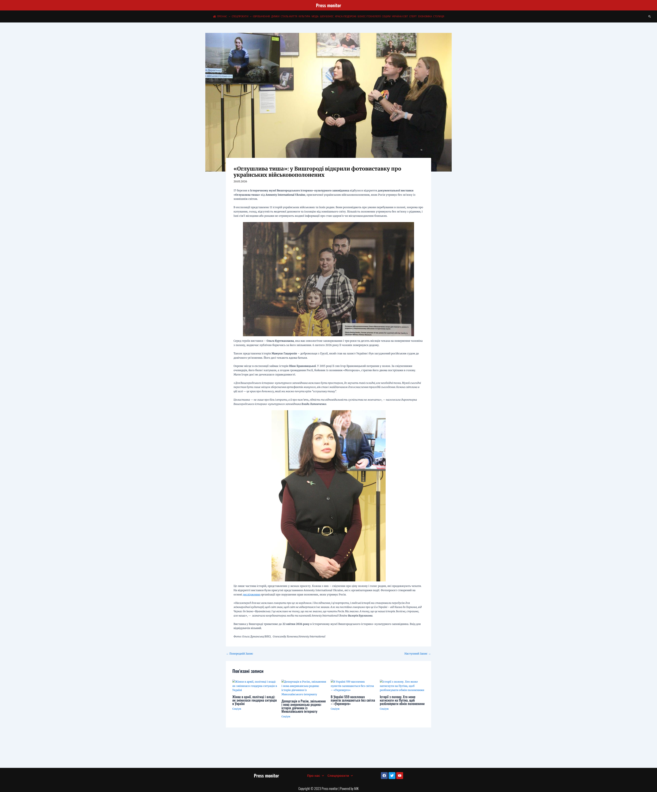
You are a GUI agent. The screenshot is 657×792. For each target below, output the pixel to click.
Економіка (425, 16)
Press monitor (328, 5)
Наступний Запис (417, 653)
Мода (315, 16)
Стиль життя (289, 16)
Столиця (438, 16)
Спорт (413, 16)
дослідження (252, 594)
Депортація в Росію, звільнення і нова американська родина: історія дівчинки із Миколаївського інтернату (303, 706)
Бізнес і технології (369, 16)
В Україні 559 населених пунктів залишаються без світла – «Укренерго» (353, 700)
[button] (228, 16)
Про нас (222, 16)
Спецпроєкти (240, 16)
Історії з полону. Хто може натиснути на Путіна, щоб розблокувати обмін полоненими (402, 700)
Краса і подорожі (345, 16)
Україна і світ (400, 16)
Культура (304, 16)
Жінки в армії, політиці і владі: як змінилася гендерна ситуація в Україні (254, 700)
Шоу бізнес (327, 16)
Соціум (386, 16)
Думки (275, 16)
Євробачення (261, 16)
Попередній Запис (239, 653)
